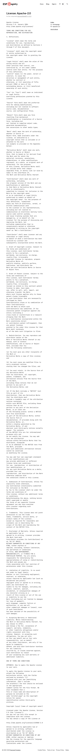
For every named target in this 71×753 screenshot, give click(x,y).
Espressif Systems (15, 750)
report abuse (54, 29)
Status (67, 750)
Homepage (56, 24)
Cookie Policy (42, 750)
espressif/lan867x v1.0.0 (24, 16)
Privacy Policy (60, 750)
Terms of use (51, 750)
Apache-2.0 (56, 26)
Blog (47, 4)
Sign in (54, 4)
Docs (41, 4)
